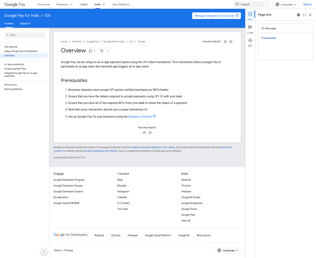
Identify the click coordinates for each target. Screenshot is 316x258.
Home (64, 41)
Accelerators (61, 197)
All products (203, 235)
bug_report (298, 15)
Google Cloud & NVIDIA (66, 203)
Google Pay (92, 41)
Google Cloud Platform (158, 235)
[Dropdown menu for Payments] (72, 4)
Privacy (69, 250)
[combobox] (252, 4)
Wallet (84, 4)
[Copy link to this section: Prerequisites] (91, 81)
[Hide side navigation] (44, 251)
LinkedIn (122, 197)
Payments (62, 4)
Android (186, 179)
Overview (43, 4)
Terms (57, 250)
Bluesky (121, 185)
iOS (47, 15)
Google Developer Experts (68, 191)
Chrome (186, 185)
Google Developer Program (69, 179)
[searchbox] (24, 35)
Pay (22, 4)
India (98, 4)
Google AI (183, 235)
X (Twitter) (123, 203)
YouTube (122, 208)
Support (25, 23)
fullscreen (304, 15)
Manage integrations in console (214, 15)
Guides (9, 23)
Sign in (307, 4)
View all (185, 220)
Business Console (140, 116)
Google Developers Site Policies (100, 151)
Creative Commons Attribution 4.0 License (153, 147)
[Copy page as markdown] (102, 51)
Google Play (188, 214)
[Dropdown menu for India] (105, 4)
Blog (120, 179)
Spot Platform (121, 4)
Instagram (123, 191)
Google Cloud (189, 208)
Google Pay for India (21, 15)
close (310, 15)
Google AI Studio (190, 197)
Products (77, 41)
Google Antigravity (192, 203)
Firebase (186, 191)
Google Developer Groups (68, 185)
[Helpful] (225, 41)
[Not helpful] (231, 41)
